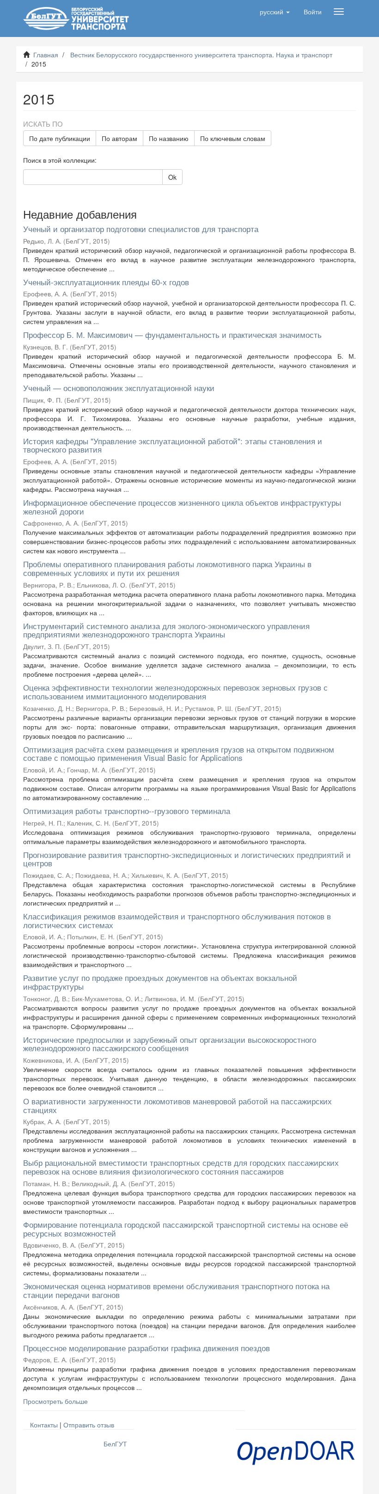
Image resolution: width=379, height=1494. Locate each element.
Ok (172, 177)
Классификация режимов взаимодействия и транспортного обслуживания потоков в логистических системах (177, 920)
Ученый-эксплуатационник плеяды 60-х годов (106, 282)
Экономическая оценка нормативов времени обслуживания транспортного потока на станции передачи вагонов (176, 1290)
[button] (275, 11)
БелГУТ (115, 1443)
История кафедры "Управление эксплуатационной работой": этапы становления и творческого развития (172, 445)
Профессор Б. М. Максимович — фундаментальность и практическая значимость (172, 334)
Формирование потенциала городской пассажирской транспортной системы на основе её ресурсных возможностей (185, 1228)
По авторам (119, 138)
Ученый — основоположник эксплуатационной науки (118, 387)
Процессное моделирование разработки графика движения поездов (146, 1347)
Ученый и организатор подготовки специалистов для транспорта (140, 228)
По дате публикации (59, 138)
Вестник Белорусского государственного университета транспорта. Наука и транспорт (201, 54)
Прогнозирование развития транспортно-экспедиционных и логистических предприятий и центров (187, 859)
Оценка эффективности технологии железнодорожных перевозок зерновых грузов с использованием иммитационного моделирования (175, 691)
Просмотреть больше (55, 1401)
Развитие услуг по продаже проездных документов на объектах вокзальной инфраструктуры (160, 982)
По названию (169, 138)
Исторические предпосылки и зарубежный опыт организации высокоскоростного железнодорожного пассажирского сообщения (169, 1044)
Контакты (44, 1424)
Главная (45, 54)
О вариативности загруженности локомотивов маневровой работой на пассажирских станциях (177, 1105)
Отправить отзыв (88, 1424)
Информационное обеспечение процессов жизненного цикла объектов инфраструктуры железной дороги (182, 506)
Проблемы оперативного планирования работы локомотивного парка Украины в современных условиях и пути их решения (167, 568)
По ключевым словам (232, 138)
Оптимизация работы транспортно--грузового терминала (126, 810)
